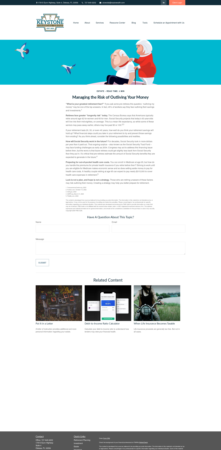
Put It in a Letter (44, 323)
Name (38, 222)
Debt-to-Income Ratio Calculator (102, 323)
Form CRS (106, 438)
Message (40, 239)
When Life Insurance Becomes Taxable (154, 323)
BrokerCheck (143, 442)
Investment (78, 443)
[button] (76, 22)
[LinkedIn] (164, 2)
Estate (76, 446)
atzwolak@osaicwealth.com (113, 2)
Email (114, 222)
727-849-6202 (90, 2)
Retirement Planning (82, 440)
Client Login (177, 2)
